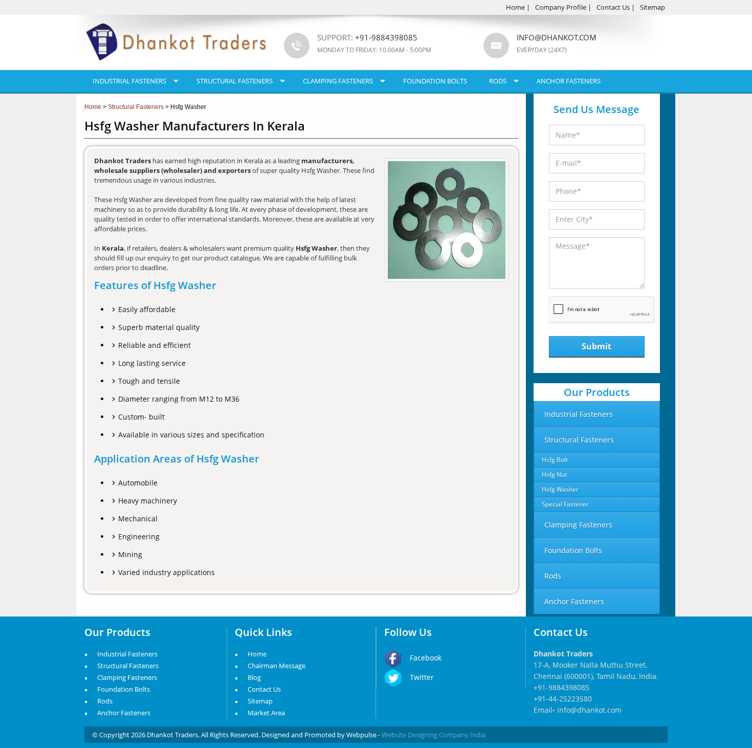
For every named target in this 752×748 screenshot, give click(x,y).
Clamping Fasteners (338, 80)
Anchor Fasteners (569, 80)
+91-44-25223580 (563, 698)
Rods (497, 80)
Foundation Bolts (435, 80)
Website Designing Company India (433, 734)
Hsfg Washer (560, 489)
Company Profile (560, 7)
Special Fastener (565, 504)
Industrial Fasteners (129, 80)
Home (515, 7)
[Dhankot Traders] (176, 66)
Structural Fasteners (234, 80)
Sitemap (652, 7)
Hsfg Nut (554, 474)
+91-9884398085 (561, 687)
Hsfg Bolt (555, 459)
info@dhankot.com (556, 37)
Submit (596, 346)
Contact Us (613, 7)
